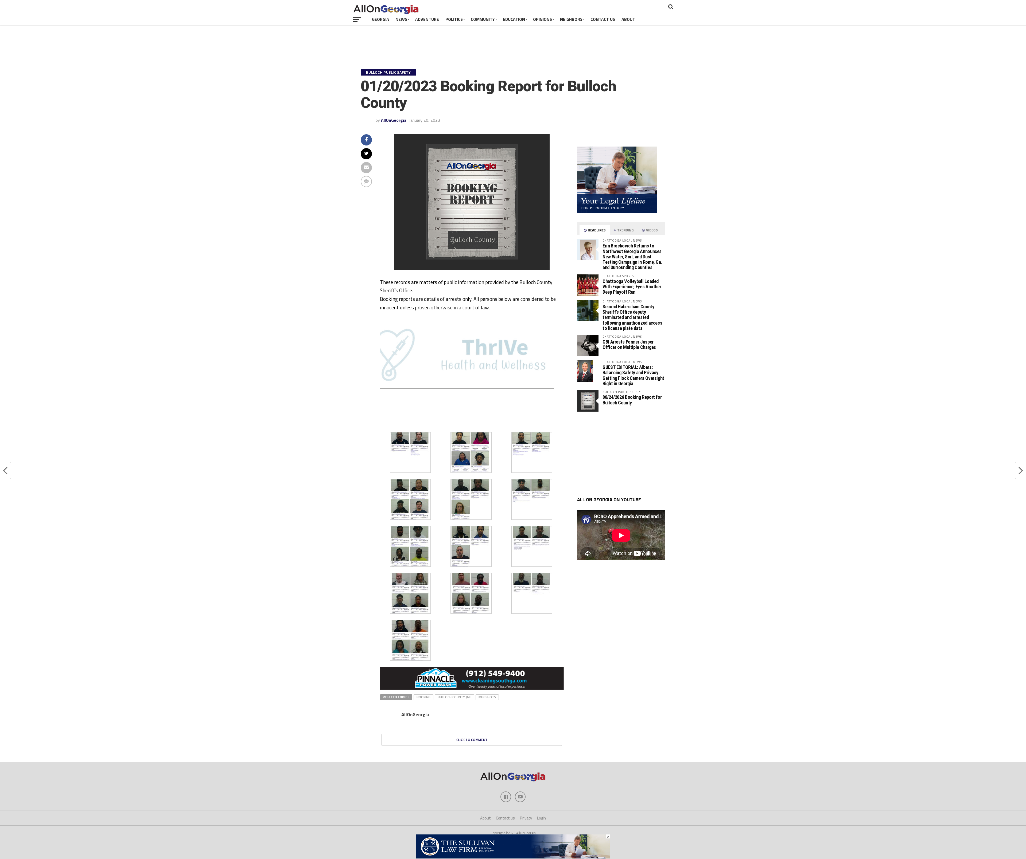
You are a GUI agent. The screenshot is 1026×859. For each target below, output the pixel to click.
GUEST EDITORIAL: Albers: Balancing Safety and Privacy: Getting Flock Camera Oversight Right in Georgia (633, 375)
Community (483, 19)
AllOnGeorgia (393, 120)
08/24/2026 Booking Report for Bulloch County (632, 399)
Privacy (526, 818)
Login (541, 818)
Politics (454, 19)
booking (423, 697)
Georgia (380, 19)
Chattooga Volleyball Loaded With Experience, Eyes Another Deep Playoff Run (632, 286)
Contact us (505, 818)
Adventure (427, 19)
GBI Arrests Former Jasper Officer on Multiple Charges (629, 344)
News (401, 19)
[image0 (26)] (460, 426)
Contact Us (602, 19)
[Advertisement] (621, 454)
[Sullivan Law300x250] (617, 211)
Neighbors (571, 19)
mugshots (487, 697)
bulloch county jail (454, 697)
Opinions (542, 19)
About (628, 19)
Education (514, 19)
